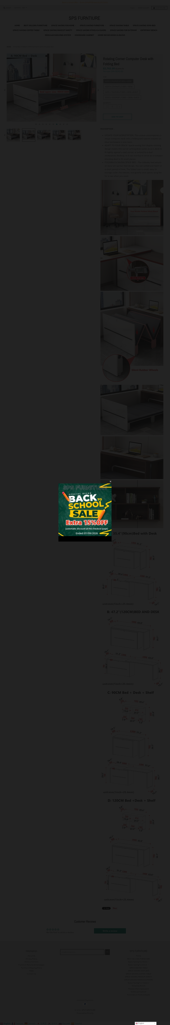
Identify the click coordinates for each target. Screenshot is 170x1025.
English (141, 1023)
